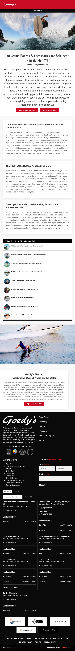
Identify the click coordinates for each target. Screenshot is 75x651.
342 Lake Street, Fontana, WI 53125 (15, 506)
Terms (38, 642)
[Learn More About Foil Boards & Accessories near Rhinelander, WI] (37, 272)
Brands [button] (42, 426)
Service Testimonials (13, 485)
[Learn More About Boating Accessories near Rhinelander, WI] (37, 307)
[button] (71, 4)
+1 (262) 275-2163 (45, 508)
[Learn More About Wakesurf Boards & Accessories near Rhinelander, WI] (37, 255)
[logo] (15, 621)
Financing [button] (43, 431)
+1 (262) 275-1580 (45, 565)
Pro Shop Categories (28, 110)
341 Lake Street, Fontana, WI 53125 (15, 538)
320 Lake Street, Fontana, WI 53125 (51, 504)
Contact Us (10, 475)
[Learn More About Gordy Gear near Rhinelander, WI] (37, 315)
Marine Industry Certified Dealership (51, 638)
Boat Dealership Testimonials (16, 466)
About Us (9, 464)
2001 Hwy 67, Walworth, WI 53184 (15, 595)
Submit (42, 484)
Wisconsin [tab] (7, 491)
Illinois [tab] (17, 491)
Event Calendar (11, 478)
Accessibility (50, 642)
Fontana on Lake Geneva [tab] (12, 497)
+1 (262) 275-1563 (9, 510)
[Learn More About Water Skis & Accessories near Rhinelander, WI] (37, 264)
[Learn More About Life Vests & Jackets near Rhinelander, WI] (37, 290)
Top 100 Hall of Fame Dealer (19, 638)
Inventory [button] (43, 421)
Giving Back (10, 471)
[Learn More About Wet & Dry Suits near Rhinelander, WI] (37, 298)
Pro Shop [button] (43, 440)
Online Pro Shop (50, 110)
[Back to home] (10, 4)
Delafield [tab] (28, 497)
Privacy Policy (25, 642)
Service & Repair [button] (46, 435)
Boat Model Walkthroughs (15, 480)
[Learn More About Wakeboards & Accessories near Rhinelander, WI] (37, 246)
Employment (10, 473)
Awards (8, 468)
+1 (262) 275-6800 (9, 542)
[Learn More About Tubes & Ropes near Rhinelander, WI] (37, 281)
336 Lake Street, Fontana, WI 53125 (51, 538)
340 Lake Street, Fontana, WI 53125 (51, 561)
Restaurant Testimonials (14, 483)
